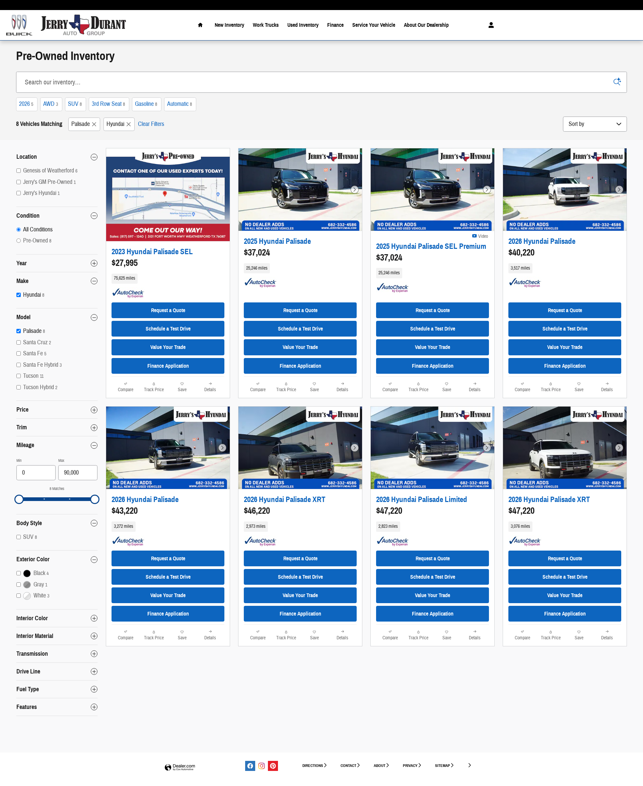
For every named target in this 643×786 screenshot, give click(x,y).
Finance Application (168, 366)
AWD (50, 104)
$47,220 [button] (389, 510)
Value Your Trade (168, 347)
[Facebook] (250, 766)
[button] (168, 278)
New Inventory (229, 25)
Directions (312, 765)
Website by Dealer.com (180, 767)
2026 (26, 104)
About (379, 765)
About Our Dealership (426, 25)
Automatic (179, 104)
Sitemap (442, 765)
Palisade (80, 124)
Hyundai (115, 124)
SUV (75, 104)
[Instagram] (262, 766)
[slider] (19, 499)
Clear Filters (151, 124)
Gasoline (146, 104)
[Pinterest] (273, 766)
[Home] (19, 25)
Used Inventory (302, 25)
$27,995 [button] (125, 263)
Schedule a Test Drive (168, 329)
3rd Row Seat (108, 104)
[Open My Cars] (489, 25)
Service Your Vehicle (373, 25)
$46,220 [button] (257, 510)
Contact (348, 765)
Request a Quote (168, 310)
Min (18, 460)
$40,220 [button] (521, 252)
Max (61, 460)
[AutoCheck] (128, 293)
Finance (335, 25)
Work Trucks (266, 25)
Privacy (410, 765)
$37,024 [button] (257, 252)
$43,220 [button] (125, 510)
